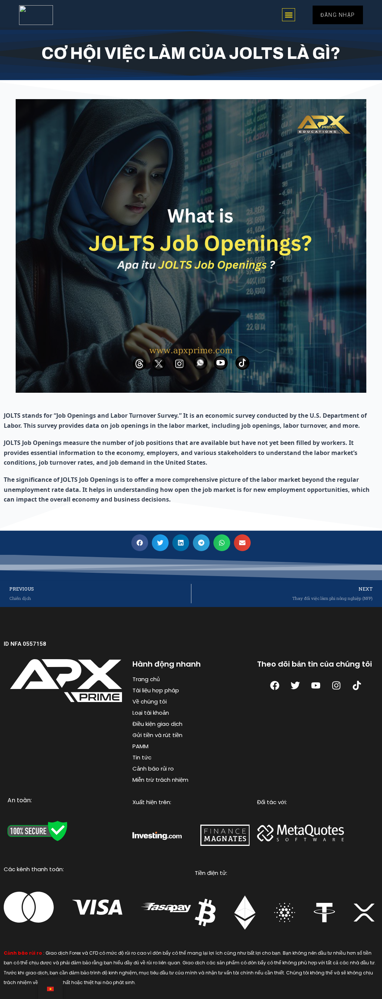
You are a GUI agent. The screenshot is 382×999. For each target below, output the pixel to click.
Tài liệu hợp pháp (155, 690)
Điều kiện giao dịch (157, 724)
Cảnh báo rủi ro (153, 768)
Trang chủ (146, 679)
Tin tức (141, 757)
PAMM (140, 746)
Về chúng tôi (149, 701)
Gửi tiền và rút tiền (157, 735)
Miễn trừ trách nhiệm (160, 780)
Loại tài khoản (150, 713)
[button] (288, 14)
